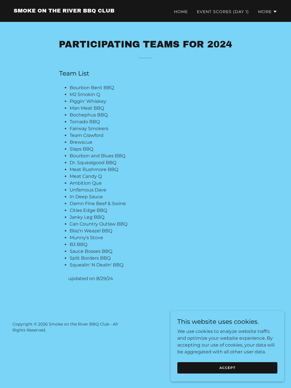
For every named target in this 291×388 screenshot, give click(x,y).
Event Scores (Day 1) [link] (223, 11)
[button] (267, 11)
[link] (64, 11)
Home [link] (181, 11)
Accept (227, 368)
